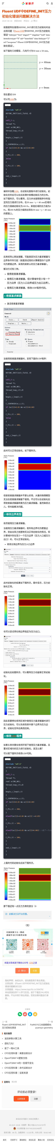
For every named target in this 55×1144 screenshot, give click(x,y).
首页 (4, 1140)
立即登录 (21, 1099)
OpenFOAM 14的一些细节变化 (19, 1063)
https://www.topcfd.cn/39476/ (29, 989)
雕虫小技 (41, 1140)
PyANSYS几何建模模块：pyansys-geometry (41, 1026)
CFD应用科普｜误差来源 (16, 1072)
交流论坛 (50, 1140)
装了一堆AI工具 (12, 1048)
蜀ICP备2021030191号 (37, 1125)
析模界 (27, 3)
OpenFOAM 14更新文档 (16, 1058)
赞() (34, 21)
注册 (36, 1099)
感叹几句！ (10, 1043)
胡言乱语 (32, 1140)
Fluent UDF (19, 31)
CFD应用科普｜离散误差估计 (18, 1053)
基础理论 (23, 1140)
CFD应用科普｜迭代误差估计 (18, 1067)
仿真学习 (13, 1140)
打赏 (35, 970)
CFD (31, 963)
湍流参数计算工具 (13, 1038)
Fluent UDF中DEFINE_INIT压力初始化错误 (14, 1026)
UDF (12, 99)
